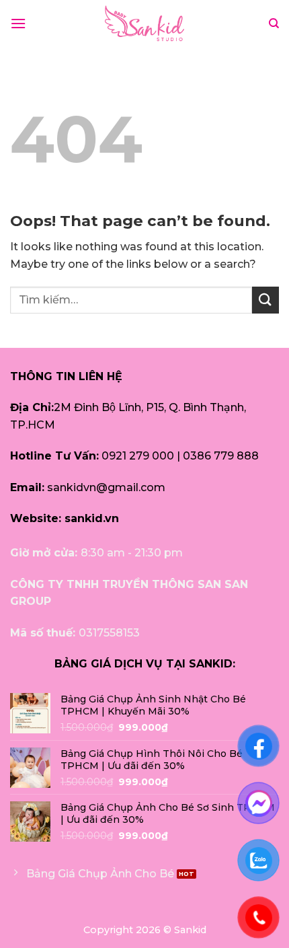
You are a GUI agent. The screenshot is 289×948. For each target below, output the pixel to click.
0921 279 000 (137, 455)
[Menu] (18, 23)
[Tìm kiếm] (274, 23)
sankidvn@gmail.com (106, 487)
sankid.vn (92, 518)
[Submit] (265, 300)
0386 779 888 (221, 455)
